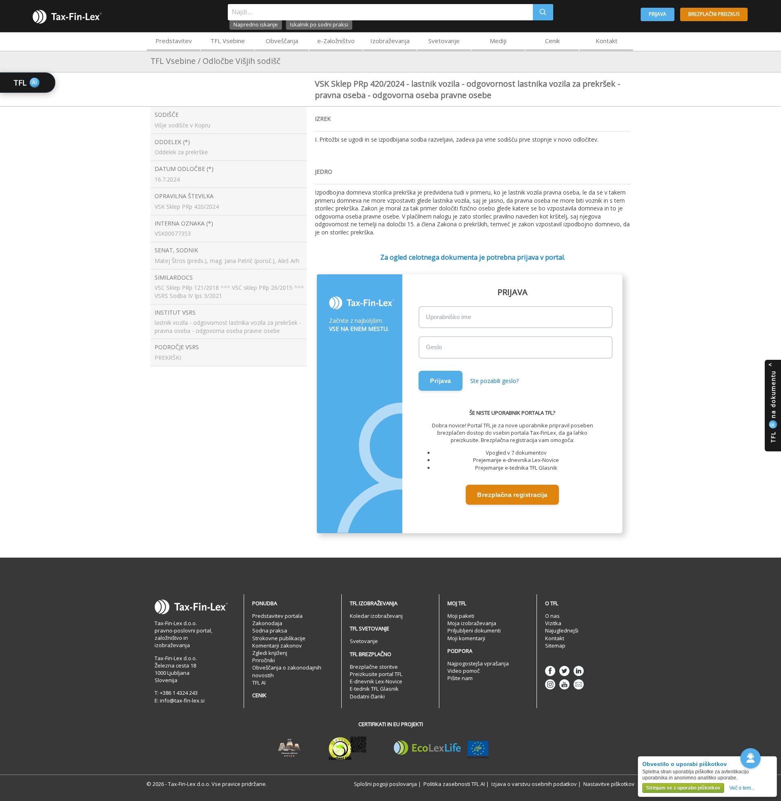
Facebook (550, 671)
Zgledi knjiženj (269, 653)
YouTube (564, 684)
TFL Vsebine (227, 41)
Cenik (552, 41)
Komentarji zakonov (277, 645)
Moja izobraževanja (471, 623)
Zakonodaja (267, 623)
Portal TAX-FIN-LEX (67, 16)
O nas (552, 615)
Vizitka (553, 623)
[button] (750, 758)
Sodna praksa (269, 630)
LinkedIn (579, 671)
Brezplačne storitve (374, 666)
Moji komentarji (466, 638)
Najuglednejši (561, 630)
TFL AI (259, 682)
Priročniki (263, 660)
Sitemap (555, 645)
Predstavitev (173, 41)
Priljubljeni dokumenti (474, 630)
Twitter (564, 671)
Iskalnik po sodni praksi (319, 24)
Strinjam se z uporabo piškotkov (683, 788)
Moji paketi (460, 615)
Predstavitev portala (277, 615)
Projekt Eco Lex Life (441, 748)
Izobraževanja (390, 41)
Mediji (498, 41)
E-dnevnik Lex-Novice (376, 681)
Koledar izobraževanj (376, 615)
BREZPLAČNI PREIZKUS (714, 14)
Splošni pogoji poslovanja (385, 784)
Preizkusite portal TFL (376, 674)
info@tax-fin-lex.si (182, 700)
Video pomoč (463, 670)
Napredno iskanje (255, 24)
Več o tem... (742, 788)
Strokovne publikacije (278, 638)
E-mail (579, 684)
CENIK (259, 695)
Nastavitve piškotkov (609, 784)
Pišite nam (460, 678)
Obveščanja (282, 41)
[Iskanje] (543, 12)
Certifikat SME (347, 748)
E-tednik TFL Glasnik (374, 688)
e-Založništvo (336, 41)
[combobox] (380, 12)
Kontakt (606, 41)
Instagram (550, 684)
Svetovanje (444, 41)
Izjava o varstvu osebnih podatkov (534, 784)
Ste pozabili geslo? (494, 381)
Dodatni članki (367, 696)
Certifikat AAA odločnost (289, 748)
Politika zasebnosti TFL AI (454, 784)
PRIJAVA (657, 14)
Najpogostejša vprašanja (478, 663)
